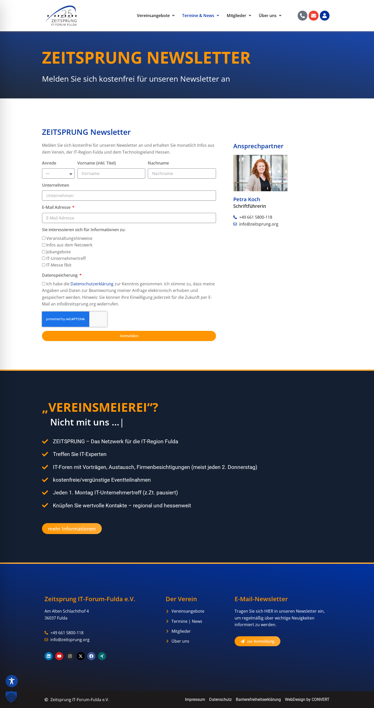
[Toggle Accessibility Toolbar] (11, 681)
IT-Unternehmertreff (66, 258)
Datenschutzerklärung (91, 284)
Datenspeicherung (60, 275)
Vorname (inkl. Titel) (96, 163)
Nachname (158, 163)
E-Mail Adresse (56, 207)
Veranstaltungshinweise (69, 238)
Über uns (268, 15)
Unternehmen (55, 185)
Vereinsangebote (153, 15)
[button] (11, 697)
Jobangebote (58, 252)
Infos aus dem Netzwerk (69, 245)
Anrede (49, 163)
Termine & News (198, 15)
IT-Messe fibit (58, 265)
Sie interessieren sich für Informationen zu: (83, 229)
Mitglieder (236, 15)
